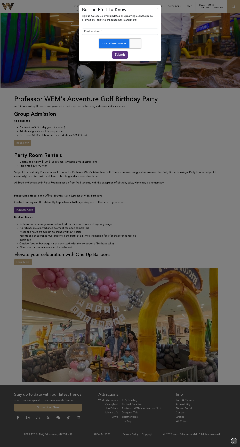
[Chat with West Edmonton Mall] (234, 441)
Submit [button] (120, 55)
